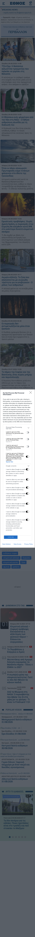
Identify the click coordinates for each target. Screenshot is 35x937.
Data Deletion (6, 544)
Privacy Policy (28, 544)
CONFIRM (11, 537)
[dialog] (17, 468)
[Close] (31, 393)
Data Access (17, 544)
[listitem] (17, 428)
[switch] (27, 432)
